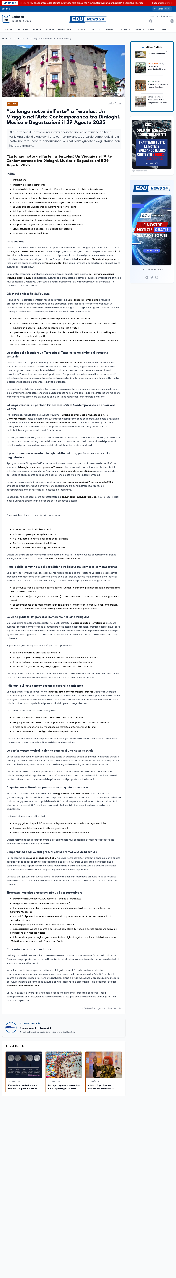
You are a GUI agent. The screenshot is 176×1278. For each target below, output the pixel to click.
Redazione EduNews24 (35, 1028)
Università (22, 29)
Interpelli (166, 29)
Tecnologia (124, 29)
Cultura (95, 29)
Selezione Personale (146, 29)
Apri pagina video (139, 171)
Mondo (50, 29)
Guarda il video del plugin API (152, 269)
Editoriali (81, 29)
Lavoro (109, 29)
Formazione (64, 29)
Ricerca (37, 29)
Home (8, 38)
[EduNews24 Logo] (88, 19)
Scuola (8, 29)
